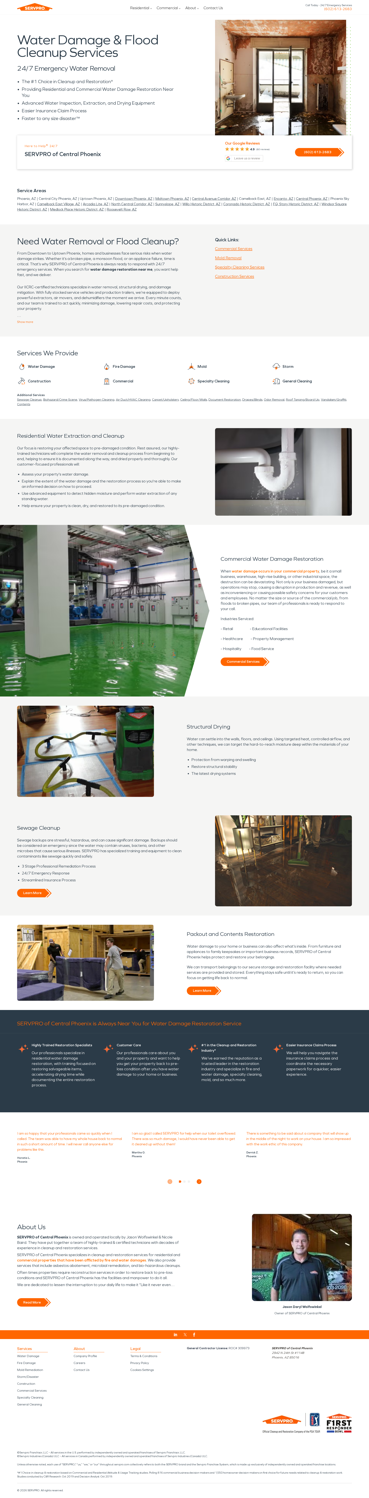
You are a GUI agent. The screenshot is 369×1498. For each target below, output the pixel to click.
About (190, 8)
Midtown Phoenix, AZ (172, 199)
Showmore (25, 322)
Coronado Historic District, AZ (246, 204)
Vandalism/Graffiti (333, 399)
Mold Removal (228, 257)
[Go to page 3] (189, 1182)
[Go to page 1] (180, 1182)
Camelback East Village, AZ (58, 204)
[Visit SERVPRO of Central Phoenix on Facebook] (194, 1335)
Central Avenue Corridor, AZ (214, 199)
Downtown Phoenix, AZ (133, 199)
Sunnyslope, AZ (167, 204)
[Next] (199, 1181)
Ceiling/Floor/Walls (193, 399)
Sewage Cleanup (29, 399)
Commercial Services (233, 248)
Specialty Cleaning (30, 1397)
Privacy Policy (139, 1363)
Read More (32, 1302)
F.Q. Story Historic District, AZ (296, 204)
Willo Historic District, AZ (201, 204)
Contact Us (213, 8)
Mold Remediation (30, 1370)
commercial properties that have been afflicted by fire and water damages (81, 1260)
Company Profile (85, 1356)
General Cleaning (29, 1404)
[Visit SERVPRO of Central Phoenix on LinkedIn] (175, 1334)
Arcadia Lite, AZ (95, 204)
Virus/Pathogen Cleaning (96, 399)
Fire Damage (26, 1363)
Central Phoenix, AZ (311, 199)
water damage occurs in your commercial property (275, 571)
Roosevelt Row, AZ (122, 209)
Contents (23, 404)
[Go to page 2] (184, 1182)
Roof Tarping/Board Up (302, 399)
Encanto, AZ (283, 199)
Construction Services (234, 276)
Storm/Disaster (28, 1377)
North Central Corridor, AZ (131, 204)
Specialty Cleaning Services (239, 267)
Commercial (167, 8)
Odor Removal (274, 399)
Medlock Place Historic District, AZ (77, 209)
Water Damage (28, 1356)
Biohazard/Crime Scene (60, 399)
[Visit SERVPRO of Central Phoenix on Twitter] (185, 1334)
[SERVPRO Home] (34, 7)
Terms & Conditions (143, 1356)
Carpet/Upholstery (165, 399)
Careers (79, 1363)
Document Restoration (225, 399)
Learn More (32, 893)
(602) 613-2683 (338, 9)
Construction (26, 1384)
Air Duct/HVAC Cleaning (133, 399)
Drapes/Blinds (252, 399)
